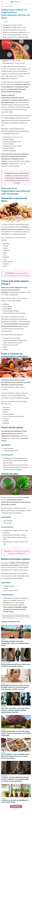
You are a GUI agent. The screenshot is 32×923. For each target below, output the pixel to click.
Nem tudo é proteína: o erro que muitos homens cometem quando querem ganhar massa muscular (15, 710)
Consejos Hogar (5, 662)
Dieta (2, 6)
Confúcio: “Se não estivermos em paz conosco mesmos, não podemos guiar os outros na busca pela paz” (15, 779)
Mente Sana (4, 775)
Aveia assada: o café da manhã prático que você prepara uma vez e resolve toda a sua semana (15, 756)
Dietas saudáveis (9, 6)
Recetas (3, 752)
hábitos (27, 161)
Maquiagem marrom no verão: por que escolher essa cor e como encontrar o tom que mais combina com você (15, 687)
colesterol (4, 387)
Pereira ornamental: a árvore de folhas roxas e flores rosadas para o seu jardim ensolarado (16, 733)
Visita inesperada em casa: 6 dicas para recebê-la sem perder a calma (15, 665)
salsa (5, 500)
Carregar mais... (16, 806)
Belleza (3, 683)
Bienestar (3, 706)
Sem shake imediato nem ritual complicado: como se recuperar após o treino (15, 643)
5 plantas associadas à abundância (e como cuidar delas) (15, 801)
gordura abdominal (16, 137)
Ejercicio (3, 639)
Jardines (3, 729)
